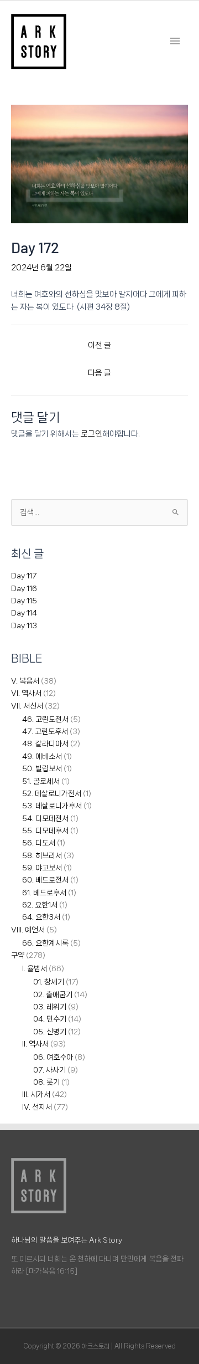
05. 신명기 (49, 1031)
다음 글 (99, 372)
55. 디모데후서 (45, 830)
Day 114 (24, 613)
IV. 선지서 (37, 1107)
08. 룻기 (46, 1082)
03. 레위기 (49, 1007)
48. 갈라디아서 (45, 743)
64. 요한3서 (41, 917)
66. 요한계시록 (45, 943)
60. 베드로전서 (45, 880)
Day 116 (24, 588)
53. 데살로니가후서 (52, 805)
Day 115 (24, 600)
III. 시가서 (36, 1094)
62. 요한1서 (39, 905)
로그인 (91, 433)
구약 (17, 955)
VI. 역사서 (26, 693)
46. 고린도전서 (45, 719)
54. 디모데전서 (45, 818)
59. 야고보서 (42, 867)
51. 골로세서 (41, 781)
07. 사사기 (49, 1070)
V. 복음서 (25, 681)
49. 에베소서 (42, 756)
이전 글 (99, 345)
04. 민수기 (49, 1019)
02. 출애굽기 (52, 994)
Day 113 (24, 625)
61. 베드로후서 (44, 892)
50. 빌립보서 (42, 768)
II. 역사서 (35, 1044)
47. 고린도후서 (45, 731)
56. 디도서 (38, 843)
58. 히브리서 (42, 855)
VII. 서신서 (27, 706)
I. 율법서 (34, 968)
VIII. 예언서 (28, 930)
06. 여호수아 (53, 1057)
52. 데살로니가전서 (51, 793)
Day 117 (23, 576)
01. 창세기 (48, 982)
